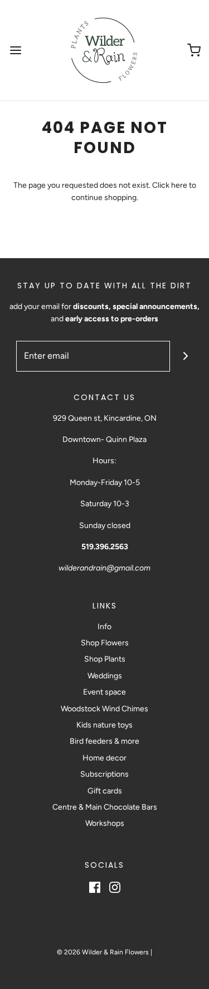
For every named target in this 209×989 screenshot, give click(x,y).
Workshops (104, 823)
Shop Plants (104, 659)
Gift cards (105, 791)
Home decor (104, 758)
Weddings (105, 676)
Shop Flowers (105, 643)
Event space (104, 692)
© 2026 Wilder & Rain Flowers (103, 952)
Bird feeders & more (104, 741)
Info (104, 626)
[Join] (185, 356)
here (179, 185)
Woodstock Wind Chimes (104, 709)
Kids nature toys (104, 725)
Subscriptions (104, 774)
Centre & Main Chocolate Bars (104, 807)
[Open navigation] (15, 50)
